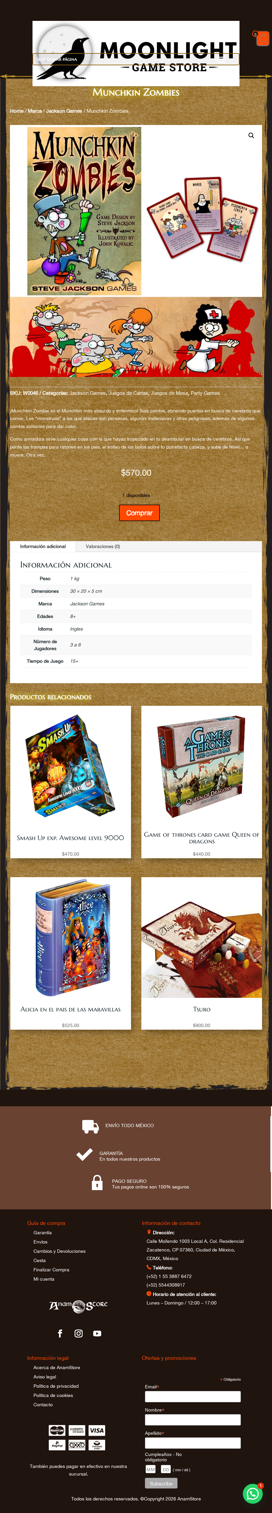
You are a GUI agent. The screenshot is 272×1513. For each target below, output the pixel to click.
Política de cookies (53, 1395)
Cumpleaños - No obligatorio (163, 1457)
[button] (251, 136)
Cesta (40, 1260)
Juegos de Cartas (128, 393)
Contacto (43, 1404)
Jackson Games (64, 111)
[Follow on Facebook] (60, 1334)
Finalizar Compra (51, 1269)
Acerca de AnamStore (57, 1367)
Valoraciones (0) (103, 546)
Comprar (139, 512)
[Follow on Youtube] (97, 1334)
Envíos (40, 1241)
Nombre (155, 1410)
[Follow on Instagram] (79, 1334)
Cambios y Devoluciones (60, 1251)
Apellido (154, 1433)
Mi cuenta (44, 1279)
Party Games (205, 393)
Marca (35, 111)
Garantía (43, 1232)
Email (152, 1387)
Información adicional (43, 546)
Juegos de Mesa (169, 393)
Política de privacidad (56, 1386)
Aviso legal (45, 1376)
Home (17, 111)
